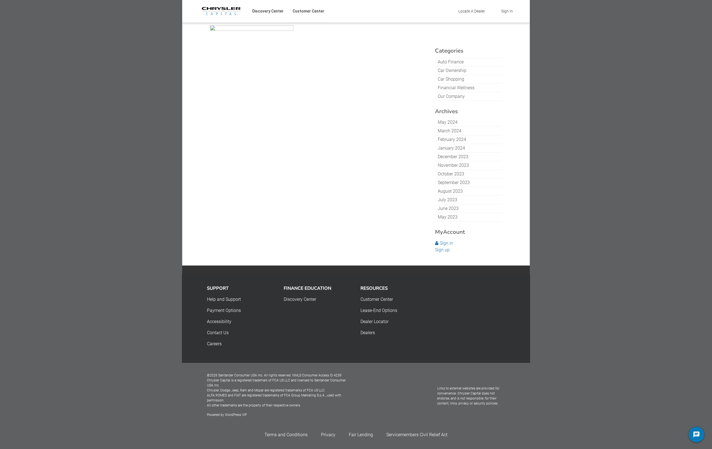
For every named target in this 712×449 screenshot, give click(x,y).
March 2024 (449, 130)
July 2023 (447, 199)
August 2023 (450, 191)
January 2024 (451, 148)
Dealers (367, 332)
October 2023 (451, 174)
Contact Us (218, 332)
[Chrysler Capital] (221, 11)
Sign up (442, 249)
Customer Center (308, 11)
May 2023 (448, 217)
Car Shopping (451, 79)
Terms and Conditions (286, 434)
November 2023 (453, 165)
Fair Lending (361, 434)
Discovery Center (268, 11)
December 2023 (453, 156)
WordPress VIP (236, 415)
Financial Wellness (456, 87)
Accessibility (219, 321)
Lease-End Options (378, 310)
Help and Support (224, 299)
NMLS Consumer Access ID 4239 (317, 375)
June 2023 (448, 208)
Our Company (451, 96)
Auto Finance (451, 62)
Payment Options (224, 310)
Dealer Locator (374, 321)
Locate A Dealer (471, 11)
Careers (214, 343)
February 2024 (452, 139)
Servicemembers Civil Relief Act (417, 434)
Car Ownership (452, 70)
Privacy (328, 434)
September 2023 (454, 182)
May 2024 (448, 122)
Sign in (446, 243)
